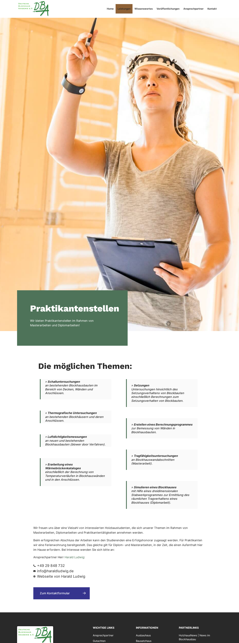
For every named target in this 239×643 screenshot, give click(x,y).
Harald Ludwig (74, 557)
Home (110, 8)
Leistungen (124, 8)
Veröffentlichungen (168, 8)
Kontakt (212, 8)
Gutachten (99, 641)
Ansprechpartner (193, 8)
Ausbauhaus (143, 635)
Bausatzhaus (143, 641)
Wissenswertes (143, 8)
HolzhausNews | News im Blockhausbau (194, 637)
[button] (76, 392)
